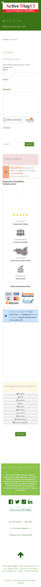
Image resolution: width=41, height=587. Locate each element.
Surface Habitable (21, 422)
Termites (21, 416)
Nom (5, 70)
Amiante (21, 410)
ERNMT (21, 394)
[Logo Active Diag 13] (20, 7)
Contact (8, 52)
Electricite (21, 400)
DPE (21, 397)
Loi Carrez (21, 413)
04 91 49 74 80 (13, 20)
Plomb (21, 407)
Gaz (21, 403)
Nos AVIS (20, 434)
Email (5, 80)
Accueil (6, 40)
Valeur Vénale (21, 419)
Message (7, 89)
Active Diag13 (12, 566)
